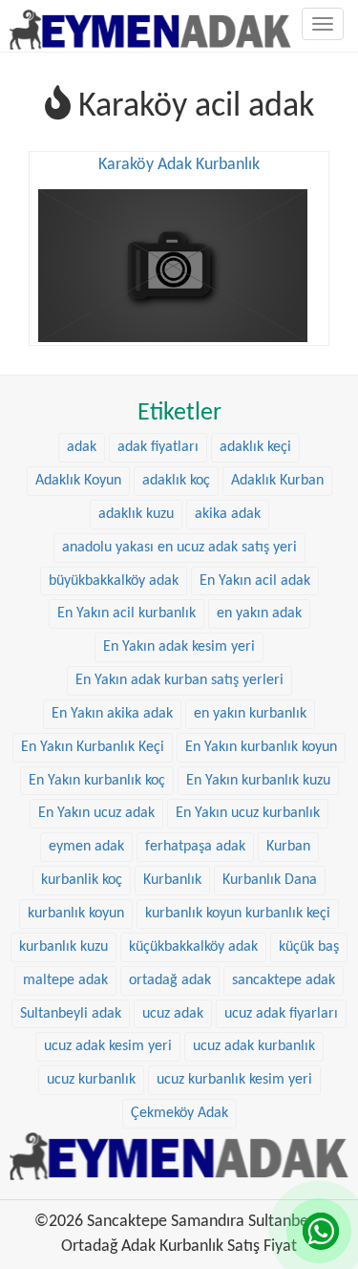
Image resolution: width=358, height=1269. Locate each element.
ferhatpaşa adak (195, 846)
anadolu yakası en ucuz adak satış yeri (179, 547)
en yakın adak (259, 613)
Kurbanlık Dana (269, 880)
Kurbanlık (172, 880)
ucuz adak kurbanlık (254, 1046)
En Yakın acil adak (255, 581)
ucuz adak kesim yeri (108, 1046)
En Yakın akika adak (112, 713)
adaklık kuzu (136, 514)
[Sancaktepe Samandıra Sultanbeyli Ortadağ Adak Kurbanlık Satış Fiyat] (150, 24)
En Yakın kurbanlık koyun (261, 747)
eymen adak (86, 846)
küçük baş (309, 947)
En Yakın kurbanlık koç (97, 780)
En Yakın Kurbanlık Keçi (92, 747)
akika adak (228, 514)
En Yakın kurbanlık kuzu (258, 780)
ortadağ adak (170, 980)
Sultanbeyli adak (70, 1014)
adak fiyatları (158, 447)
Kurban (288, 846)
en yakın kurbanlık (250, 713)
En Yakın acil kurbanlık (126, 613)
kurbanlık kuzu (63, 947)
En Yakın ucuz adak (96, 813)
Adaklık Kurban (277, 480)
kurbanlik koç (81, 880)
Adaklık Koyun (78, 480)
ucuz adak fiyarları (281, 1014)
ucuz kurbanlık (91, 1079)
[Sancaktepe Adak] (179, 1156)
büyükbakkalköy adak (114, 581)
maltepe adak (65, 980)
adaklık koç (176, 480)
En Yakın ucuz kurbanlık (248, 813)
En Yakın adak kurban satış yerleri (179, 680)
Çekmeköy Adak (179, 1113)
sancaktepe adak (283, 980)
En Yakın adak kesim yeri (179, 647)
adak (81, 447)
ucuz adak (172, 1014)
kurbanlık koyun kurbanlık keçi (237, 913)
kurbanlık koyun (76, 913)
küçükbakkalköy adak (193, 947)
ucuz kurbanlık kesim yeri (234, 1079)
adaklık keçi (255, 447)
